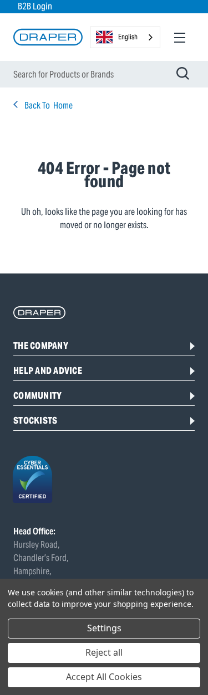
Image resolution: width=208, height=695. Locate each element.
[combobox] (125, 37)
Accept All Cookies (104, 677)
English (128, 37)
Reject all (104, 652)
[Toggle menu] (179, 37)
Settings (104, 628)
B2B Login (35, 6)
